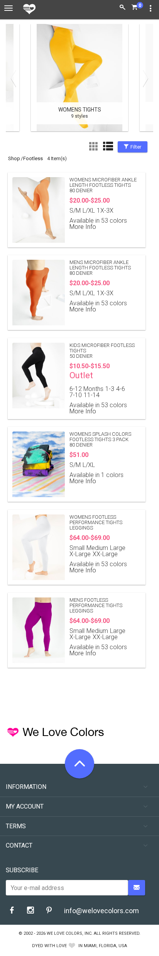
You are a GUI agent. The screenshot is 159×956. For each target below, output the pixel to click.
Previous (15, 78)
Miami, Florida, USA (105, 945)
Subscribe (22, 870)
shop (14, 158)
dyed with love (49, 945)
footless (33, 158)
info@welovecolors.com (101, 911)
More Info (82, 226)
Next (143, 78)
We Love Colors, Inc (69, 933)
